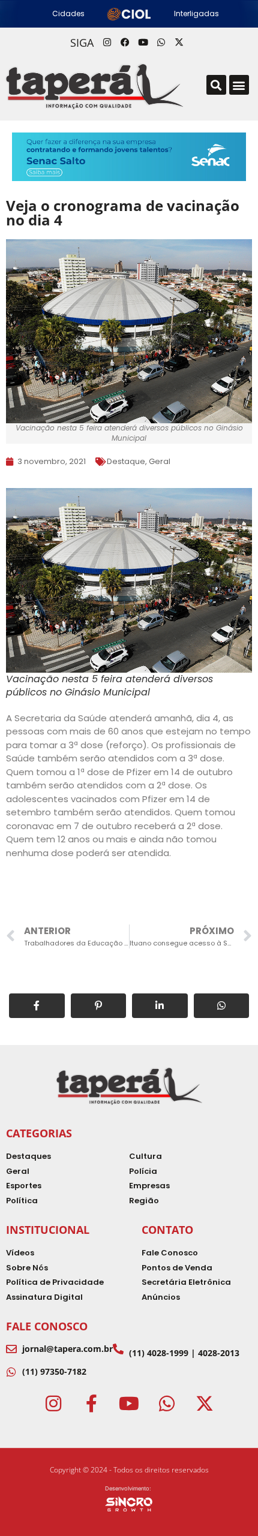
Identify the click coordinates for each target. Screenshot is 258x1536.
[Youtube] (143, 43)
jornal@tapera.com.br (67, 1348)
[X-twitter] (179, 43)
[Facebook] (125, 43)
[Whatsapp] (161, 43)
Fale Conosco (47, 1326)
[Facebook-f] (91, 1403)
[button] (216, 85)
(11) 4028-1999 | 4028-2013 (184, 1353)
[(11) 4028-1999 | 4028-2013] (118, 1349)
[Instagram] (107, 43)
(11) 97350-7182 (54, 1371)
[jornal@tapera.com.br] (11, 1349)
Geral (159, 461)
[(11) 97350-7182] (11, 1371)
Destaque (126, 461)
